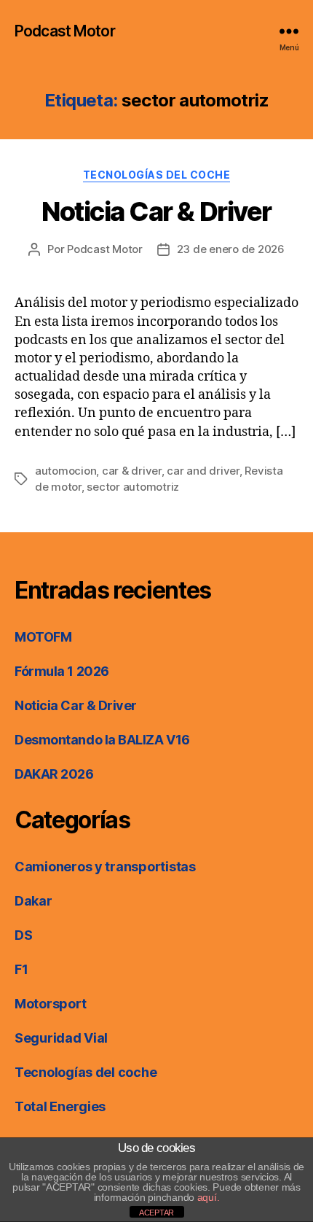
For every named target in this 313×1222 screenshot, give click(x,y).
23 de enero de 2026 (231, 249)
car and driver (203, 471)
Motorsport (50, 1003)
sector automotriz (133, 487)
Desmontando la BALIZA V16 (102, 739)
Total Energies (60, 1106)
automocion (65, 471)
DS (23, 935)
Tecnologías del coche (157, 174)
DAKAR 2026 (54, 774)
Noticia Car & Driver (156, 211)
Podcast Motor (65, 31)
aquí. (208, 1197)
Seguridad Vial (61, 1038)
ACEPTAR (156, 1212)
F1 (21, 969)
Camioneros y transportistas (105, 866)
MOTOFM (43, 637)
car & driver (132, 471)
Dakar (33, 900)
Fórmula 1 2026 (62, 671)
